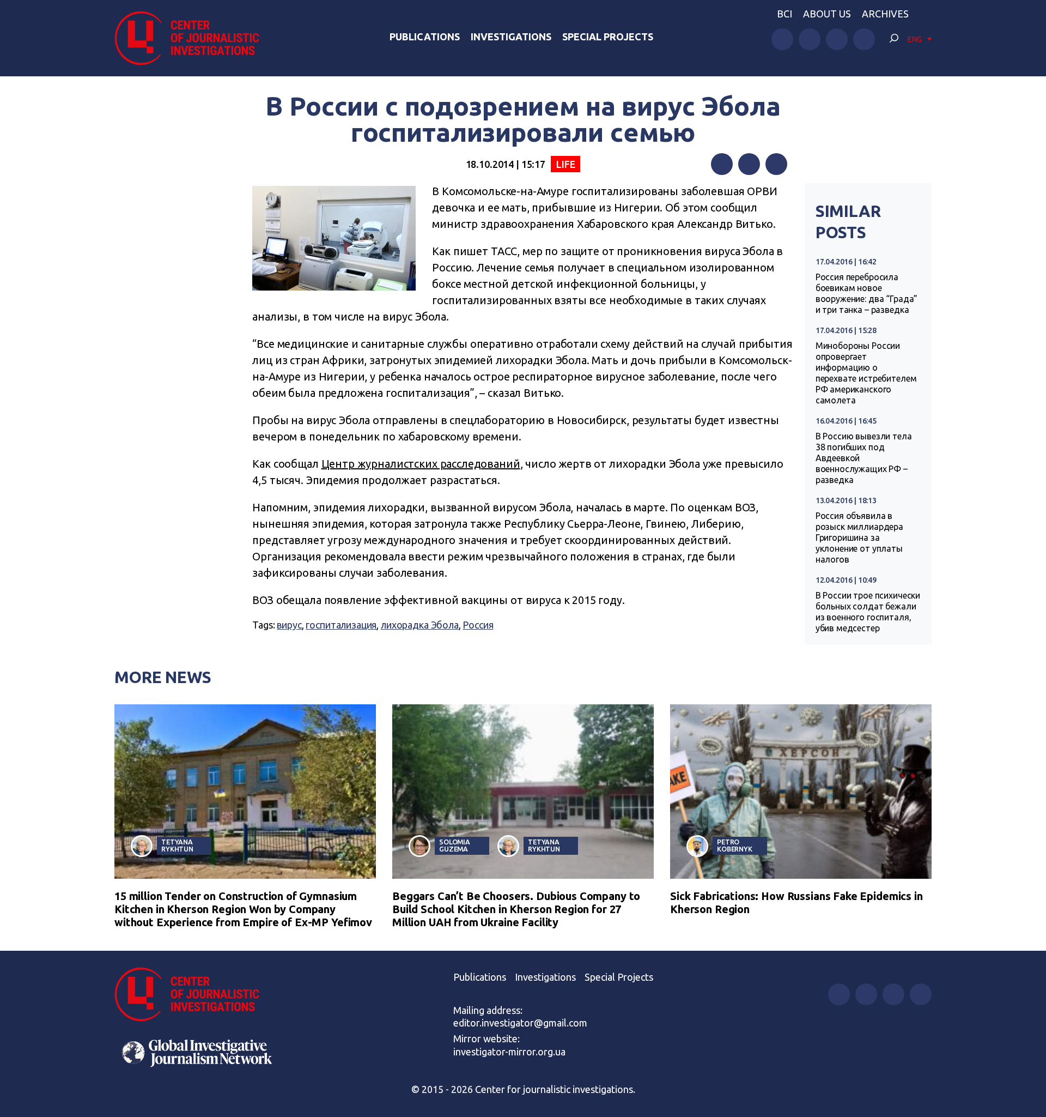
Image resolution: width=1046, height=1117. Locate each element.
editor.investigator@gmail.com (520, 1022)
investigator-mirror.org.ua (509, 1051)
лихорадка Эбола (420, 624)
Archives (885, 13)
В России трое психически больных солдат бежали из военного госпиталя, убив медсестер (868, 611)
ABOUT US (827, 13)
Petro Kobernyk (734, 845)
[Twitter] (749, 164)
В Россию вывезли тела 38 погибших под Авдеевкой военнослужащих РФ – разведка (864, 458)
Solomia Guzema (454, 845)
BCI (784, 13)
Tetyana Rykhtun (177, 845)
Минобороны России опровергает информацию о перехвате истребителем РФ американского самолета (866, 373)
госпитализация (341, 624)
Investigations (511, 36)
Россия (478, 624)
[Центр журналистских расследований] (192, 38)
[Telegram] (776, 164)
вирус (289, 624)
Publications (425, 36)
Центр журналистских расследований (420, 463)
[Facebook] (722, 164)
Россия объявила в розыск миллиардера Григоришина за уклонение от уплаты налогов (859, 537)
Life (565, 164)
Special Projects (607, 36)
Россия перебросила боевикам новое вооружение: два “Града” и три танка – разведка (867, 293)
